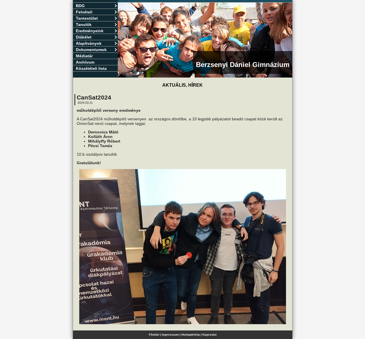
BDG (80, 5)
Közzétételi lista (91, 68)
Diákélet (84, 37)
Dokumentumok (91, 49)
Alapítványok (89, 43)
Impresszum (170, 334)
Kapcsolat (209, 334)
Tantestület (87, 18)
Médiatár (84, 56)
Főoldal (154, 334)
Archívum (85, 62)
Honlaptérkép (190, 334)
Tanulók (84, 24)
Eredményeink (90, 31)
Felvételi (84, 12)
